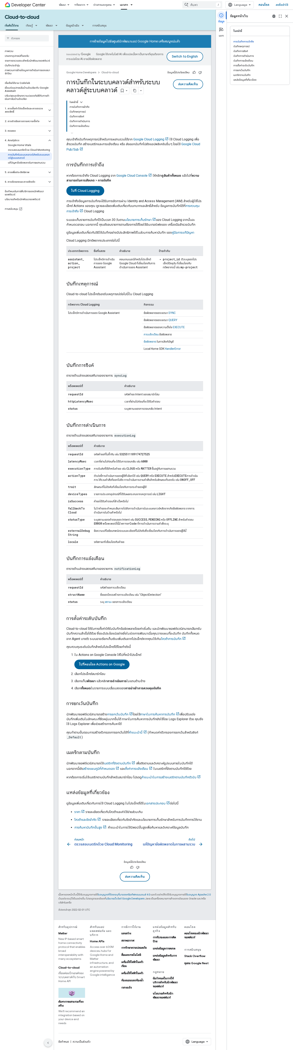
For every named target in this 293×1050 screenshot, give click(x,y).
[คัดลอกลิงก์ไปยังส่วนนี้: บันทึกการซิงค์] (98, 365)
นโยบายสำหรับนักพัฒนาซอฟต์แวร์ (163, 995)
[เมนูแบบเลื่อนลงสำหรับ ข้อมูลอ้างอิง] (84, 25)
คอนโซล (264, 5)
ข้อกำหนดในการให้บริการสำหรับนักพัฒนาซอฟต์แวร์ (165, 982)
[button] (23, 110)
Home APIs (97, 941)
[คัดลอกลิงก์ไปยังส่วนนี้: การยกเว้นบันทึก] (102, 703)
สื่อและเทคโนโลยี (131, 955)
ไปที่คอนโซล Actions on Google (102, 664)
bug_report (273, 16)
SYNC (172, 312)
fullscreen (280, 16)
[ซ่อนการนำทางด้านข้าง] (48, 1043)
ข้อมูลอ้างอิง (72, 25)
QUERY (172, 320)
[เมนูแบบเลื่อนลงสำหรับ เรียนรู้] (37, 25)
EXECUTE (179, 327)
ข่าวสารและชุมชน (102, 5)
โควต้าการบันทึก (171, 639)
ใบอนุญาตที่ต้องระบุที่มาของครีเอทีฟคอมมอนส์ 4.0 (124, 894)
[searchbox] (27, 38)
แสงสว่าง (126, 933)
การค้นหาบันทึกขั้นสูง (88, 827)
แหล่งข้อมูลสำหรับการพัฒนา (165, 957)
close (286, 16)
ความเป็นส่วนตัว (81, 1041)
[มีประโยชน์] (194, 72)
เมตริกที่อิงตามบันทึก (117, 763)
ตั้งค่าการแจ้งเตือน (136, 769)
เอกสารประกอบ (155, 803)
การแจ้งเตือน (151, 334)
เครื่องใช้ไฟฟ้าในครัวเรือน (132, 964)
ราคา (77, 812)
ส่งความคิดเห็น (188, 84)
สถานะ (108, 601)
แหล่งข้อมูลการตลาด (164, 948)
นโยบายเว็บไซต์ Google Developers (125, 898)
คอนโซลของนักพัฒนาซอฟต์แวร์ (196, 935)
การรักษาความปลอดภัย (134, 947)
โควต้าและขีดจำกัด (85, 820)
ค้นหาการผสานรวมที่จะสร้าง (71, 1003)
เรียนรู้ (29, 25)
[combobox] (202, 4)
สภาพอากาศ (127, 940)
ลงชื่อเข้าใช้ (282, 4)
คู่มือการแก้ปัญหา (183, 232)
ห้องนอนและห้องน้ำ (132, 980)
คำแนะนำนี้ (136, 732)
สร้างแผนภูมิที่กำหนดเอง (99, 769)
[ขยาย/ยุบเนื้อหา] (81, 102)
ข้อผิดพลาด (150, 341)
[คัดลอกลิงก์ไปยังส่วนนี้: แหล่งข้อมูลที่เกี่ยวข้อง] (114, 792)
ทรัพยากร (79, 5)
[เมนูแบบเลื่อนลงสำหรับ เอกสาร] (133, 5)
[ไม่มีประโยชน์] (200, 72)
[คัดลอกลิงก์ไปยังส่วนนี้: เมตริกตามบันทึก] (104, 752)
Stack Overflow (194, 956)
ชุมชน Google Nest (196, 963)
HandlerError (173, 348)
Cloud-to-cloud (22, 17)
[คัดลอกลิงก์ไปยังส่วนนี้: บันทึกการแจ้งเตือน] (108, 558)
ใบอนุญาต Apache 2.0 (199, 894)
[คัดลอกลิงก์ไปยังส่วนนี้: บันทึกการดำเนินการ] (110, 425)
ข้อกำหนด (63, 1041)
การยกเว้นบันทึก (117, 714)
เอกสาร (124, 5)
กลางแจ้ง (126, 987)
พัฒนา (62, 5)
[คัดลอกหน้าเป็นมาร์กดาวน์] (134, 90)
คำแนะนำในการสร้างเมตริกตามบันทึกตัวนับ (168, 777)
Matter (62, 933)
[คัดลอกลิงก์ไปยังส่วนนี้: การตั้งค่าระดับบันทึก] (111, 618)
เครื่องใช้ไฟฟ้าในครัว (132, 973)
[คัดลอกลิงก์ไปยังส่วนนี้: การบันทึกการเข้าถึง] (108, 165)
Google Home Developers (81, 72)
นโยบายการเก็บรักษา (138, 220)
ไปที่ (85, 191)
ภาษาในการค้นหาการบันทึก (157, 714)
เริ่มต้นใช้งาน (12, 25)
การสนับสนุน (99, 25)
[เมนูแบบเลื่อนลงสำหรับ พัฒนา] (57, 25)
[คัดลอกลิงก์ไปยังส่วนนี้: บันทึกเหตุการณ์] (102, 284)
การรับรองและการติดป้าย (164, 939)
